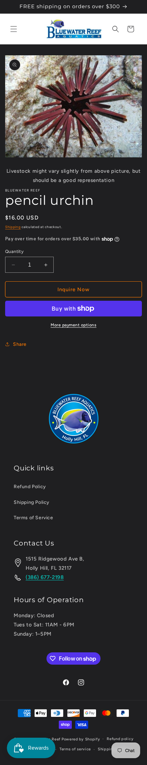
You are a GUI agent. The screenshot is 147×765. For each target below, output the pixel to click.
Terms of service (75, 749)
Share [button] (20, 344)
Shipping (13, 227)
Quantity (14, 251)
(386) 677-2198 (45, 577)
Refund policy (120, 739)
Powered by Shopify (81, 739)
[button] (13, 29)
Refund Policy (30, 487)
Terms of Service (33, 518)
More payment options (73, 325)
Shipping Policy (32, 502)
